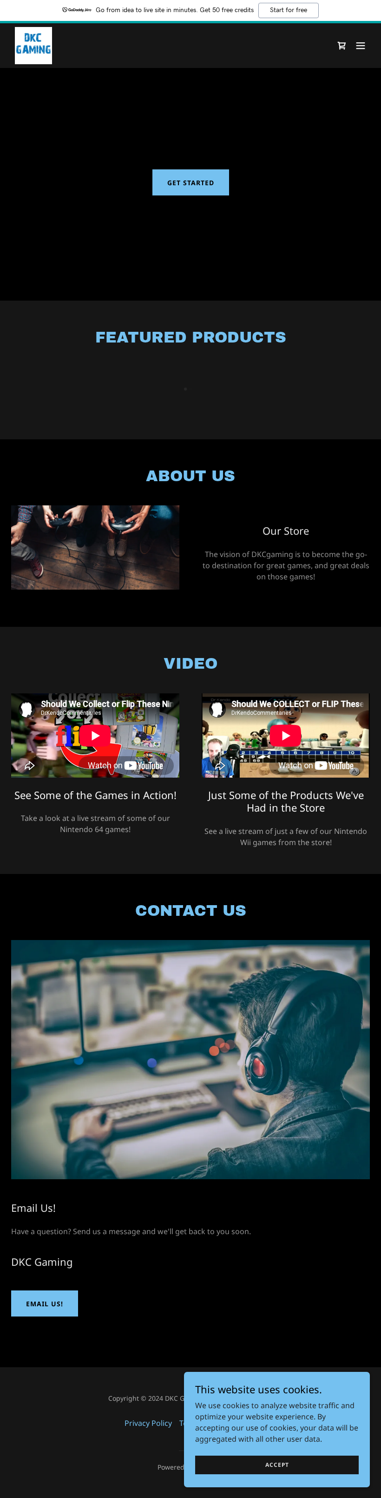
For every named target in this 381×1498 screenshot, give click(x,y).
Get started (190, 182)
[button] (360, 45)
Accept (277, 1465)
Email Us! (44, 1303)
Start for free (288, 10)
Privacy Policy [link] (148, 1423)
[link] (33, 45)
